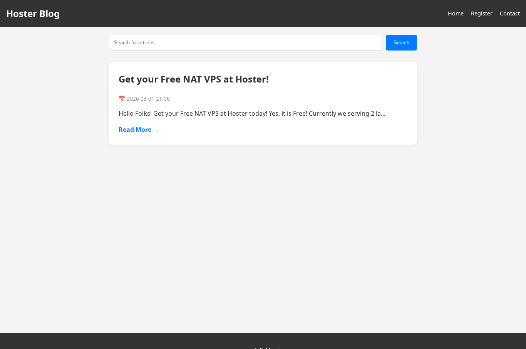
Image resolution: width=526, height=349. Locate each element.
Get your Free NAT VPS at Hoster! (194, 78)
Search (401, 43)
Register (481, 13)
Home (456, 13)
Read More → (139, 129)
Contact (510, 13)
